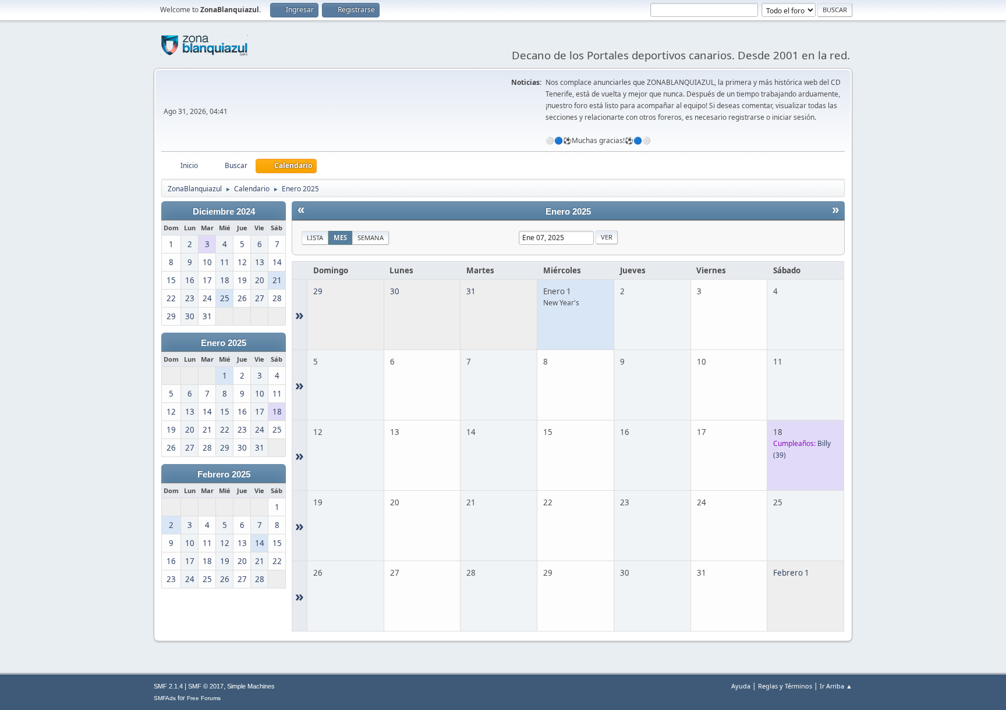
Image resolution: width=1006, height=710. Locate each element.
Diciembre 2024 (224, 211)
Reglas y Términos (785, 686)
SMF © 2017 (206, 686)
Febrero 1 (791, 573)
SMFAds (165, 698)
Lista (315, 237)
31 (471, 291)
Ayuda (740, 686)
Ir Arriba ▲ (836, 686)
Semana (370, 237)
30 (394, 291)
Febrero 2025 (223, 474)
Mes (340, 237)
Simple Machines (251, 686)
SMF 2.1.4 (168, 686)
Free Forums (204, 698)
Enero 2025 (223, 343)
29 (318, 291)
